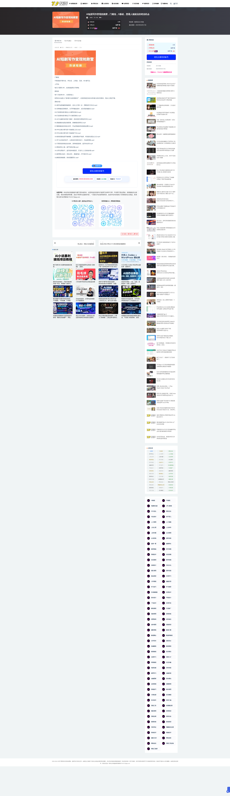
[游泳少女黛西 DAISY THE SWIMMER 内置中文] (151, 330)
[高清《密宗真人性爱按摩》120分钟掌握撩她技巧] (151, 121)
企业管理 (171, 456)
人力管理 (161, 453)
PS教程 (161, 451)
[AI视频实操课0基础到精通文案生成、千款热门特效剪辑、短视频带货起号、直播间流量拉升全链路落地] (131, 308)
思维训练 (151, 470)
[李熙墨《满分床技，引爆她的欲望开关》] (151, 258)
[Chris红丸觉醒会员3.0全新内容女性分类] (151, 382)
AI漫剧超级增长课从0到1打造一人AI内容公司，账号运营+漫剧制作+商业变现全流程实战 (108, 300)
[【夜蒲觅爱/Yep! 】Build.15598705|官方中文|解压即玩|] (151, 315)
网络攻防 (151, 484)
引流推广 (171, 468)
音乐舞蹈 (161, 490)
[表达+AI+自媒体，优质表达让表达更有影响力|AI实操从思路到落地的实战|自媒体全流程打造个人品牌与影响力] (85, 308)
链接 (136, 234)
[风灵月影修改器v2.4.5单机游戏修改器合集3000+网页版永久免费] (151, 151)
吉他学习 (161, 462)
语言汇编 (151, 490)
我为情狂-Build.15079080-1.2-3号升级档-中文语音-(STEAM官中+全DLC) (166, 251)
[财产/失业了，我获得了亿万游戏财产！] (151, 359)
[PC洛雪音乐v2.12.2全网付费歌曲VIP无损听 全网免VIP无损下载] (151, 309)
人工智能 (171, 453)
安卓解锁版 (170, 465)
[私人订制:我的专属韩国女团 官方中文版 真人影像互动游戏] (151, 172)
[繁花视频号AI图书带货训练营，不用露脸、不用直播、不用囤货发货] (63, 291)
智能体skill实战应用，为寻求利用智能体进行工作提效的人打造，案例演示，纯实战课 (130, 300)
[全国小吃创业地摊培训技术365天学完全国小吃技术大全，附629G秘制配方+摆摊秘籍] (151, 409)
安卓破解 (156, 3)
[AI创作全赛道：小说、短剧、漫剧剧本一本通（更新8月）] (131, 275)
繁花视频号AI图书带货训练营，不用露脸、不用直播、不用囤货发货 (62, 300)
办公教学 (171, 459)
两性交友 (171, 451)
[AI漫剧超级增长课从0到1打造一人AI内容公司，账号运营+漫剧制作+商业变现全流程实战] (108, 291)
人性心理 (151, 456)
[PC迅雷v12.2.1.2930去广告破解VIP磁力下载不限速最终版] (151, 179)
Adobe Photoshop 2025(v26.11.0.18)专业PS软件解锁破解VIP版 (166, 272)
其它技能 (161, 459)
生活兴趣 (161, 476)
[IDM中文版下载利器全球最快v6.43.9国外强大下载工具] (151, 338)
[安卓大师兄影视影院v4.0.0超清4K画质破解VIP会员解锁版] (151, 374)
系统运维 (151, 482)
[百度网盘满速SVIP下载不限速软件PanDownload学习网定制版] (151, 100)
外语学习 (171, 462)
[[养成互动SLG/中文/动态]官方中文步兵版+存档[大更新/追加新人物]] (151, 236)
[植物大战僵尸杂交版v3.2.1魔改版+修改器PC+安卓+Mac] (151, 403)
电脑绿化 (165, 3)
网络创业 (161, 482)
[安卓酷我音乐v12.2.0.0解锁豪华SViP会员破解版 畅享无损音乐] (151, 217)
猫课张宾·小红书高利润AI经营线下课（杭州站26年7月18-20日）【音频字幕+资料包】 (108, 266)
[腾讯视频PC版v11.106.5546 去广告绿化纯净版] (151, 424)
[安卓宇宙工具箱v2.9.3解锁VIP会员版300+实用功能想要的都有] (151, 352)
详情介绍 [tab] (58, 40)
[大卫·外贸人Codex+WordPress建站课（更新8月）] (131, 257)
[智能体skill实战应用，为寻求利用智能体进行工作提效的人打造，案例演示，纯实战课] (131, 291)
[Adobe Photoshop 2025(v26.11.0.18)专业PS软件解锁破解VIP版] (151, 273)
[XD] (87, 18)
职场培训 (171, 484)
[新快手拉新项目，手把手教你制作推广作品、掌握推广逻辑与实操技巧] (63, 274)
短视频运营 (161, 479)
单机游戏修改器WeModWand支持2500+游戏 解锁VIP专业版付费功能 (166, 265)
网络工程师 (170, 482)
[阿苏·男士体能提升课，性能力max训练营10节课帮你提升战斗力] (151, 395)
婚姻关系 (151, 465)
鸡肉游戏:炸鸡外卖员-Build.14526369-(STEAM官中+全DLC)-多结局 (166, 200)
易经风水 (151, 476)
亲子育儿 (151, 453)
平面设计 (151, 468)
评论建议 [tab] (68, 40)
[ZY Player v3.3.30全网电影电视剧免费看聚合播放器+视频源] (151, 367)
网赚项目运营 (69, 47)
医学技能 (151, 462)
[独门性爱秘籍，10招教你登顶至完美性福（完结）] (151, 344)
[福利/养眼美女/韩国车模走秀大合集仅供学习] (151, 416)
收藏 (124, 234)
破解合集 (171, 479)
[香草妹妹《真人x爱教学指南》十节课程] (151, 302)
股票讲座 (151, 487)
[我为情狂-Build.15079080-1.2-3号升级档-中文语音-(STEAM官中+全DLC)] (151, 251)
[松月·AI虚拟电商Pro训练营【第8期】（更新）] (85, 257)
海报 (130, 234)
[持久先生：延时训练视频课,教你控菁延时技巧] (151, 222)
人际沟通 (161, 456)
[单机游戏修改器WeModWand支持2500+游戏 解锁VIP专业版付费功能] (151, 265)
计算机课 (171, 487)
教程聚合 (161, 473)
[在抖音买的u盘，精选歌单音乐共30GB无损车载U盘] (151, 440)
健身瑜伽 (151, 459)
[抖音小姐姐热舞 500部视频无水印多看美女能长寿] (151, 229)
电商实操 (171, 476)
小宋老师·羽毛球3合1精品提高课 (85, 282)
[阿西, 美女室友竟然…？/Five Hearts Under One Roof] (151, 387)
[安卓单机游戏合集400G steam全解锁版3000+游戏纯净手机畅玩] (151, 324)
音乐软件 (171, 490)
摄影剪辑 (171, 470)
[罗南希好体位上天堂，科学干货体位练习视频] (151, 157)
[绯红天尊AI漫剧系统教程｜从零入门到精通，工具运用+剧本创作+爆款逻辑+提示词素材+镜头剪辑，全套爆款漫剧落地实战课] (108, 308)
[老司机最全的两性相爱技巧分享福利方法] (151, 164)
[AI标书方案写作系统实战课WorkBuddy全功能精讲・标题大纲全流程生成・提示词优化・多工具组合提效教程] (108, 274)
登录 (176, 3)
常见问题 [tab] (78, 40)
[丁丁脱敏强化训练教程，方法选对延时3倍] (151, 108)
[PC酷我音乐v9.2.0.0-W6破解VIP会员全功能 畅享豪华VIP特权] (151, 431)
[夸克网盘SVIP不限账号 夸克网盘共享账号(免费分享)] (151, 115)
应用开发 (161, 468)
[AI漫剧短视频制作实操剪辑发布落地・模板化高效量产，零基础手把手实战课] (63, 308)
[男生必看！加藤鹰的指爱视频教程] (151, 135)
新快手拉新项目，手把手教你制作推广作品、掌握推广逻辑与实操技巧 (62, 283)
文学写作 (171, 473)
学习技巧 (161, 465)
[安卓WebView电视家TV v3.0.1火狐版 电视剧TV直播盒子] (151, 294)
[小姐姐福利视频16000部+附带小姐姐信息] (151, 92)
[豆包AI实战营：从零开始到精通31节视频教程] (85, 290)
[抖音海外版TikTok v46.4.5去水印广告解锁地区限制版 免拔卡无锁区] (151, 86)
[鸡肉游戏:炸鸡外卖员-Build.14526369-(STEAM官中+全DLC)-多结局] (151, 200)
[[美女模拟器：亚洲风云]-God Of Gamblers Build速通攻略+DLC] (151, 186)
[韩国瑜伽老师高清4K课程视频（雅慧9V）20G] (151, 288)
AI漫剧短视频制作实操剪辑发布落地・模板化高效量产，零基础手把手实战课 (62, 317)
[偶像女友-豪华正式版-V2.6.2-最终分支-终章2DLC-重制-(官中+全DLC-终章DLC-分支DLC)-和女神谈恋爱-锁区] (151, 193)
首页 (63, 47)
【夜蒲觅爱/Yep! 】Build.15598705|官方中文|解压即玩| (166, 316)
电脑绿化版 (151, 479)
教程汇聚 (151, 473)
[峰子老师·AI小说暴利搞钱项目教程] (63, 257)
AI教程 (91, 17)
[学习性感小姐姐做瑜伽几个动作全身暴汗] (151, 244)
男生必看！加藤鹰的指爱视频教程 (166, 134)
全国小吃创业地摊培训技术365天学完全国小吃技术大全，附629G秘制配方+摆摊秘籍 (166, 409)
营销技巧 (161, 487)
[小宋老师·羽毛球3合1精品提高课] (85, 277)
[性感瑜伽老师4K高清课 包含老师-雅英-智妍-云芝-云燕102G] (151, 280)
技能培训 (161, 470)
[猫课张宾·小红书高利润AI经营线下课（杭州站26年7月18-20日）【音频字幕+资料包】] (108, 257)
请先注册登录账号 (97, 171)
